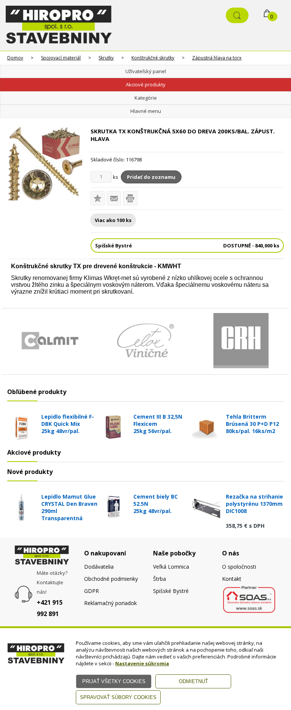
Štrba (159, 578)
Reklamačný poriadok (110, 603)
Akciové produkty (146, 84)
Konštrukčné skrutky (152, 58)
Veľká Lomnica (171, 566)
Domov (15, 58)
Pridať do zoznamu (151, 177)
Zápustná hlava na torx (216, 58)
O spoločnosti (239, 566)
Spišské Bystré (171, 590)
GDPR (91, 590)
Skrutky (106, 58)
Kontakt (231, 578)
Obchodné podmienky (111, 578)
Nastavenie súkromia (142, 663)
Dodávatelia (99, 566)
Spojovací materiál (61, 58)
